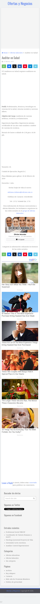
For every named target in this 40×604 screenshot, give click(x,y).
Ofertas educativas (13, 555)
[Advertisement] (20, 28)
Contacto (9, 576)
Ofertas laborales (12, 558)
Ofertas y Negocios (20, 3)
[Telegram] (30, 66)
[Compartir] (9, 66)
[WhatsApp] (4, 66)
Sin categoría (11, 561)
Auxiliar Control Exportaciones (17, 546)
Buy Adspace (10, 573)
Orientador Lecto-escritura (16, 543)
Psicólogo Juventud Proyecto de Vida (19, 540)
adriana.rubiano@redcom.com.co (20, 192)
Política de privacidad (14, 582)
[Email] (35, 66)
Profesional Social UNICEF (15, 532)
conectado (33, 482)
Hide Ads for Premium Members (18, 579)
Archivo (9, 570)
